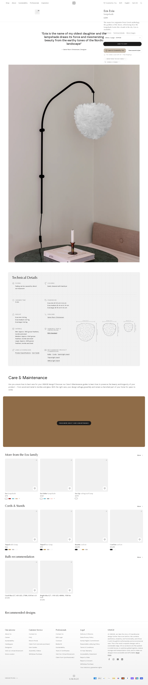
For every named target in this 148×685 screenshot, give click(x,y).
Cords (54, 354)
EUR (120, 3)
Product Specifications (23, 353)
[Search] (141, 3)
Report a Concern (86, 661)
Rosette (80, 545)
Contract (59, 640)
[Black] (6, 549)
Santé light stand (63, 354)
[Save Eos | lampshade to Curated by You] (35, 488)
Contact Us (33, 634)
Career (7, 637)
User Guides (33, 647)
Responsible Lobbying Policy (90, 644)
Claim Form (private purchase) (39, 644)
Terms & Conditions (87, 647)
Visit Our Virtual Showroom (65, 654)
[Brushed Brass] (9, 549)
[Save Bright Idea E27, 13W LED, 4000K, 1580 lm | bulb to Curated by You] (70, 590)
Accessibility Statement (88, 654)
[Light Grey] (48, 498)
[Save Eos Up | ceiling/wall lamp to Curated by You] (105, 488)
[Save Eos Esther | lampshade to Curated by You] (70, 488)
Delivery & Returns (86, 634)
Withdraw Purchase (35, 654)
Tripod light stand (54, 357)
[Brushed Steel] (13, 549)
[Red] (9, 498)
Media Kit (59, 644)
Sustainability (23, 3)
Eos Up (84, 493)
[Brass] (83, 549)
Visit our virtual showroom (14, 651)
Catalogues (9, 644)
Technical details (119, 33)
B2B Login (59, 637)
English (127, 3)
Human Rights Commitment (89, 640)
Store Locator (9, 654)
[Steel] (86, 549)
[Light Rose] (51, 498)
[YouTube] (117, 659)
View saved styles (134, 50)
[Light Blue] (13, 498)
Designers (8, 647)
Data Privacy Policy (86, 637)
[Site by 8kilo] (17, 678)
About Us (8, 634)
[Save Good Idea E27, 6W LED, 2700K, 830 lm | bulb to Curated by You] (35, 590)
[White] (6, 498)
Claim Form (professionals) (65, 657)
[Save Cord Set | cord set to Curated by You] (140, 539)
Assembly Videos (35, 651)
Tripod (11, 545)
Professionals (34, 3)
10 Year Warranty (86, 651)
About (14, 3)
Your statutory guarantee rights (91, 667)
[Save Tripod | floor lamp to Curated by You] (70, 539)
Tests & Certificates (62, 651)
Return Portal (33, 640)
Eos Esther (48, 493)
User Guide (35, 353)
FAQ (30, 637)
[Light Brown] (16, 498)
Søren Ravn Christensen (56, 317)
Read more (107, 33)
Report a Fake (85, 657)
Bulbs (49, 354)
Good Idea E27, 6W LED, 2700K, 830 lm (21, 595)
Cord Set (116, 545)
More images (131, 33)
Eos (10, 493)
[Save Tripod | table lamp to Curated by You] (35, 539)
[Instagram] (113, 659)
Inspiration (45, 3)
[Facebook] (109, 659)
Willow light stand (54, 361)
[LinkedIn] (122, 659)
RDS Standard (52, 333)
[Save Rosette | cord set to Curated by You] (105, 539)
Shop (7, 3)
